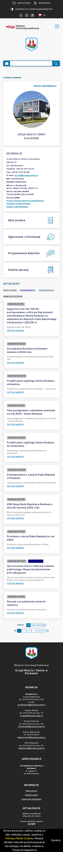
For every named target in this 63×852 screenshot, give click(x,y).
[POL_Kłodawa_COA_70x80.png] (31, 44)
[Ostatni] (47, 631)
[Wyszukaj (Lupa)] (55, 63)
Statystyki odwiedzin (31, 799)
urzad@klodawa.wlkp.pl (26, 175)
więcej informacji (45, 86)
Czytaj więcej (15, 330)
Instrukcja (44, 3)
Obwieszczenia (13, 296)
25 (33, 625)
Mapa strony (24, 3)
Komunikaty (28, 290)
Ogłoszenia (46, 290)
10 (28, 625)
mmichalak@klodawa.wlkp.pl (31, 726)
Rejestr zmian (31, 795)
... (33, 631)
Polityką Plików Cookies (19, 838)
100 (43, 625)
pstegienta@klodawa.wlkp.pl (31, 748)
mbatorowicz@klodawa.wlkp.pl (31, 737)
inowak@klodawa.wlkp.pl (31, 716)
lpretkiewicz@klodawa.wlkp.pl (31, 705)
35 (38, 631)
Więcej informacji (17, 207)
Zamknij (56, 840)
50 (38, 625)
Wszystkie (10, 290)
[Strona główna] (7, 63)
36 (44, 631)
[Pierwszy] (15, 631)
